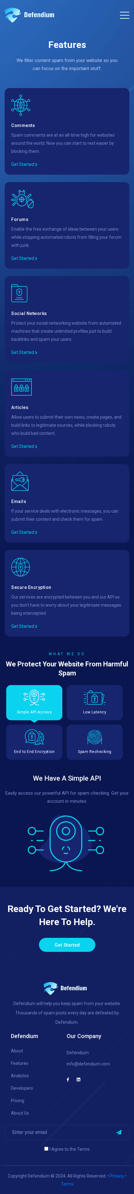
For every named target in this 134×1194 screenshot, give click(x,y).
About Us (20, 1113)
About (17, 1050)
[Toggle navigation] (124, 14)
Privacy (117, 1175)
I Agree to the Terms (70, 1149)
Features (19, 1063)
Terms (67, 1184)
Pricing (17, 1100)
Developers (22, 1088)
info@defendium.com (88, 1063)
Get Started (23, 164)
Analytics (20, 1075)
